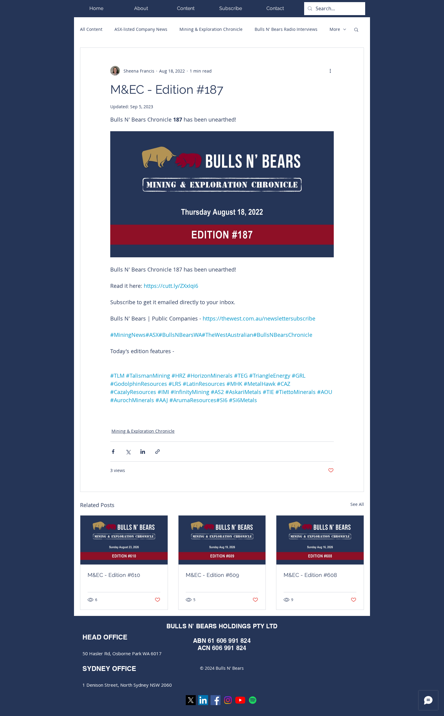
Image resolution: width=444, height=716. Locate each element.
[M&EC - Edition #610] (124, 540)
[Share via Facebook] (113, 451)
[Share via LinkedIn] (143, 451)
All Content (91, 29)
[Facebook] (215, 700)
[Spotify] (253, 700)
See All (357, 504)
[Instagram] (228, 700)
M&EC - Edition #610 (114, 575)
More (335, 29)
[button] (185, 8)
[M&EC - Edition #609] (222, 540)
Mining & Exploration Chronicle (211, 29)
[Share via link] (157, 451)
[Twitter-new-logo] (191, 700)
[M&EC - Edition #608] (320, 540)
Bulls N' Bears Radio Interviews (286, 29)
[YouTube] (240, 700)
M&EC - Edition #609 (212, 575)
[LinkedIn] (203, 700)
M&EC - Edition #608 (310, 575)
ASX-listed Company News (140, 29)
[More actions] (330, 70)
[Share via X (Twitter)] (128, 451)
